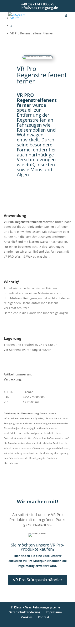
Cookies (26, 617)
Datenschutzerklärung (24, 612)
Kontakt (43, 617)
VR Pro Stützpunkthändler (37, 580)
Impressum (54, 612)
